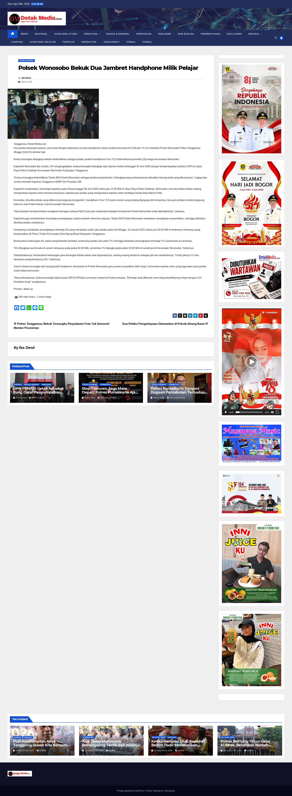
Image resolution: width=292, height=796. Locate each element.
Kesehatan (88, 42)
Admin (42, 751)
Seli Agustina (108, 398)
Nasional (41, 34)
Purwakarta (105, 384)
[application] (251, 361)
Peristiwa (91, 34)
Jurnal (131, 42)
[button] (276, 38)
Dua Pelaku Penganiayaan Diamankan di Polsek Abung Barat (163, 323)
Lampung (17, 42)
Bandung (18, 384)
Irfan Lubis (37, 398)
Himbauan (28, 737)
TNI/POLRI (68, 42)
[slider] (249, 412)
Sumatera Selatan (43, 42)
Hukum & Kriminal (118, 34)
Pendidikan (143, 34)
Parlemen (164, 34)
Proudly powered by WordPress (131, 791)
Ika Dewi (26, 78)
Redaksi (254, 34)
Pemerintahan (210, 34)
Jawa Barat (111, 42)
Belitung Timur (158, 737)
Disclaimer (234, 34)
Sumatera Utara (65, 34)
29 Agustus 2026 (25, 751)
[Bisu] (272, 412)
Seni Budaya (186, 34)
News (24, 34)
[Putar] (225, 412)
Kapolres (172, 737)
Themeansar (169, 791)
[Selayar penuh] (277, 412)
